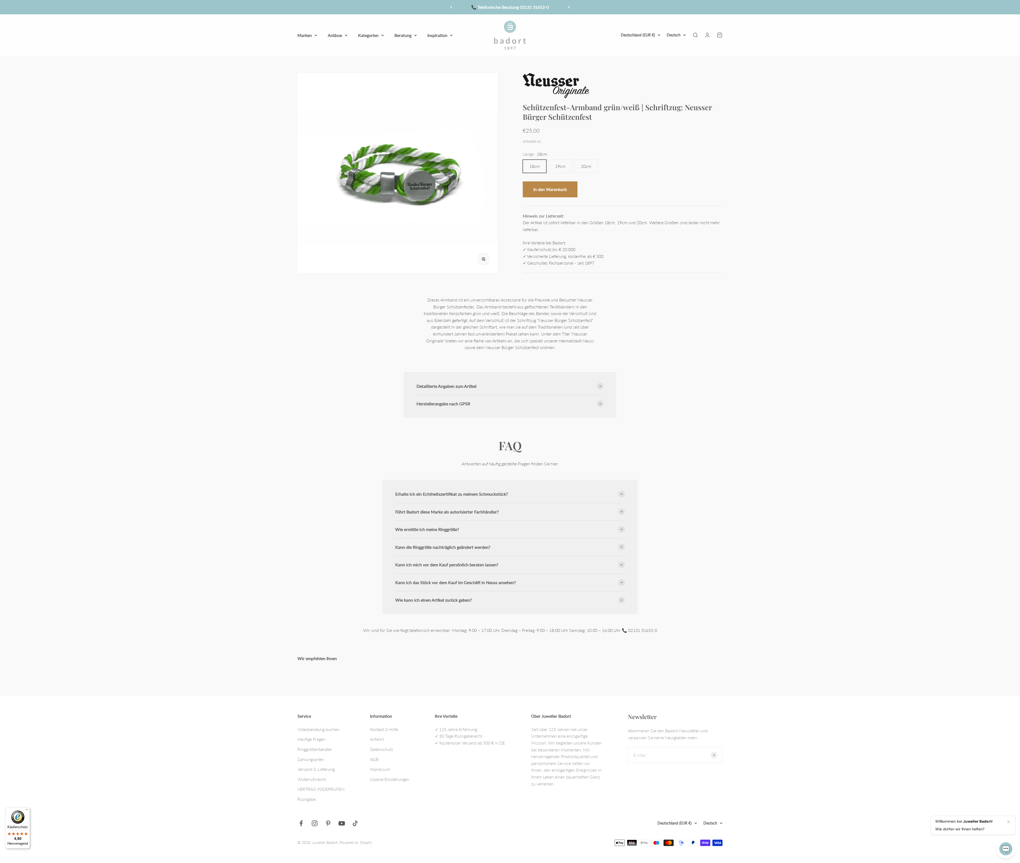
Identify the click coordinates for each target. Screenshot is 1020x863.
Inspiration (437, 34)
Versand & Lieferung (316, 769)
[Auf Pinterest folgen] (328, 823)
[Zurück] (451, 7)
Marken (305, 34)
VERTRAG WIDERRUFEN (321, 789)
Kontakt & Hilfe (384, 729)
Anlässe (335, 34)
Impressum (380, 769)
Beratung (402, 34)
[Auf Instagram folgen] (314, 823)
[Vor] (569, 7)
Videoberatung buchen (318, 729)
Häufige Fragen (311, 739)
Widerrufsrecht (312, 779)
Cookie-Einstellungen (389, 779)
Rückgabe (307, 799)
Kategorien (368, 34)
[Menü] (27, 810)
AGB (374, 759)
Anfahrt (377, 739)
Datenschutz (381, 749)
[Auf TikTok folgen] (355, 823)
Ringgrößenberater (315, 749)
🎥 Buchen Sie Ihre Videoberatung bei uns (510, 7)
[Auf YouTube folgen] (341, 823)
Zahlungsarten (311, 759)
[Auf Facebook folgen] (301, 823)
